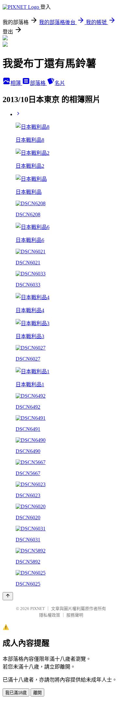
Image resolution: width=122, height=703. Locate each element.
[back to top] (8, 596)
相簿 (16, 83)
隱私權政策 (49, 615)
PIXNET (37, 608)
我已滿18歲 (16, 692)
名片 (60, 83)
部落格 (38, 83)
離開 (37, 692)
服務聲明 (74, 615)
